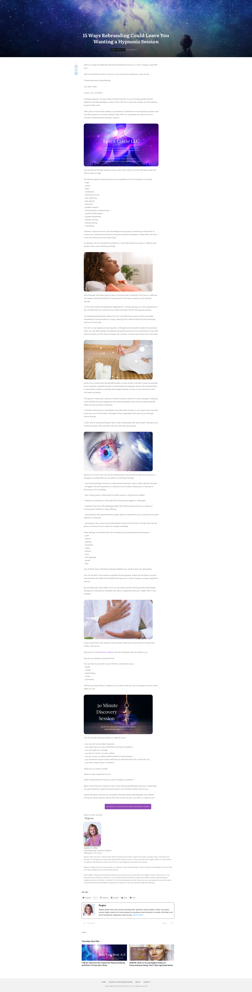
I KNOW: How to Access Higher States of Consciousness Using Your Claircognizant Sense (151, 956)
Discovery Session (106, 652)
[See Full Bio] (143, 915)
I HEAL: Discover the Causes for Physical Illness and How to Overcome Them (104, 956)
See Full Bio (137, 915)
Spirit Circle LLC (118, 49)
